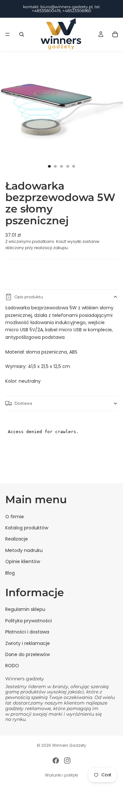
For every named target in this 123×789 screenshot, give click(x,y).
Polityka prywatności (28, 620)
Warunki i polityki (61, 775)
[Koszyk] (115, 34)
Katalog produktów (26, 527)
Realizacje (16, 539)
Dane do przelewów (27, 654)
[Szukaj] (21, 34)
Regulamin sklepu (25, 609)
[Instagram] (67, 760)
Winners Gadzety (69, 745)
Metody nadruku (24, 550)
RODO (12, 666)
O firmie (14, 516)
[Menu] (7, 34)
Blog (10, 573)
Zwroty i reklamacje (27, 643)
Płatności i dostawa (27, 632)
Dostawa (23, 403)
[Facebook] (56, 760)
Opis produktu (28, 296)
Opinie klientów (22, 561)
